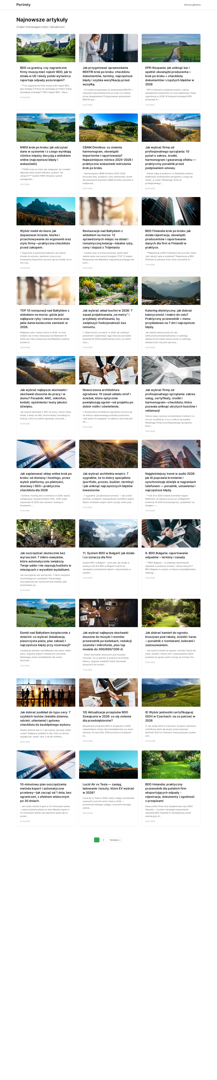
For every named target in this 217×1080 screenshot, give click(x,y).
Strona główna (192, 4)
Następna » (115, 840)
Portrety (23, 5)
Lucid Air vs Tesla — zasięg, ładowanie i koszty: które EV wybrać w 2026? (108, 788)
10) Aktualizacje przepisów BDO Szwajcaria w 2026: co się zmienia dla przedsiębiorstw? (107, 716)
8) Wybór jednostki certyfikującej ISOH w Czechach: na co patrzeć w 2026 (170, 716)
